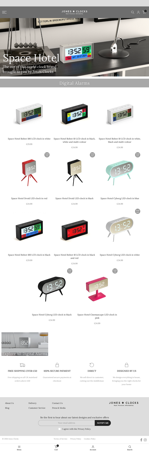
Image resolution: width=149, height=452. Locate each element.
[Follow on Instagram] (145, 440)
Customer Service (37, 408)
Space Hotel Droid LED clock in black (74, 198)
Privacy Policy (84, 429)
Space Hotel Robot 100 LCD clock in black (29, 254)
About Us (9, 403)
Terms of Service (60, 439)
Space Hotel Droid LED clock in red (29, 198)
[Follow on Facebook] (141, 440)
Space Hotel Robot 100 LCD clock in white (29, 138)
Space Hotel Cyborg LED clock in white (120, 254)
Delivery (32, 403)
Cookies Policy (89, 439)
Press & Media (58, 408)
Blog (7, 408)
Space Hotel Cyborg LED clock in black (52, 314)
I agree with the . (76, 429)
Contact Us (57, 403)
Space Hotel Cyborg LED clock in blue (120, 198)
